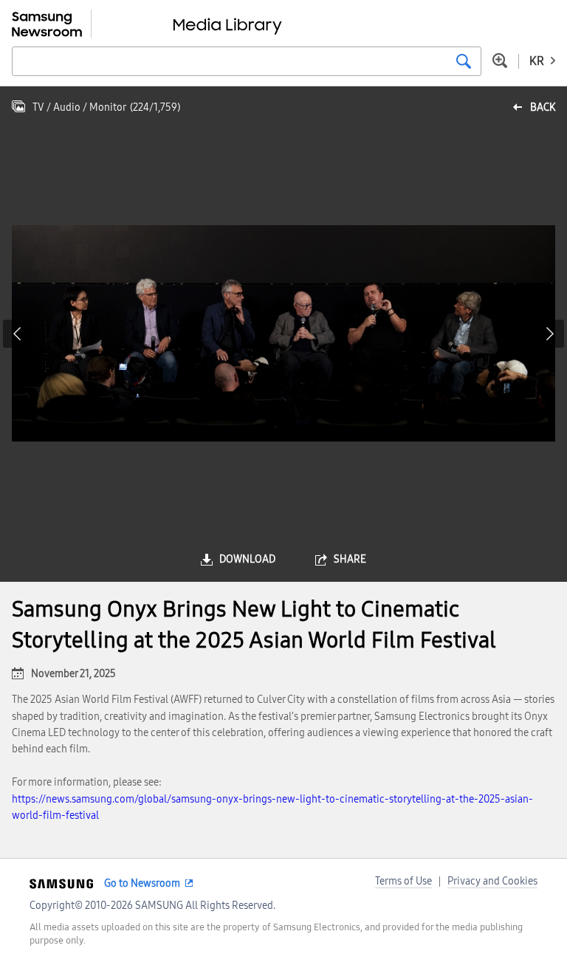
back (542, 107)
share (350, 559)
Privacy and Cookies (492, 881)
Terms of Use (403, 881)
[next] (550, 334)
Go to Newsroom (142, 883)
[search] (463, 61)
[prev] (17, 334)
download (247, 559)
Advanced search (499, 60)
